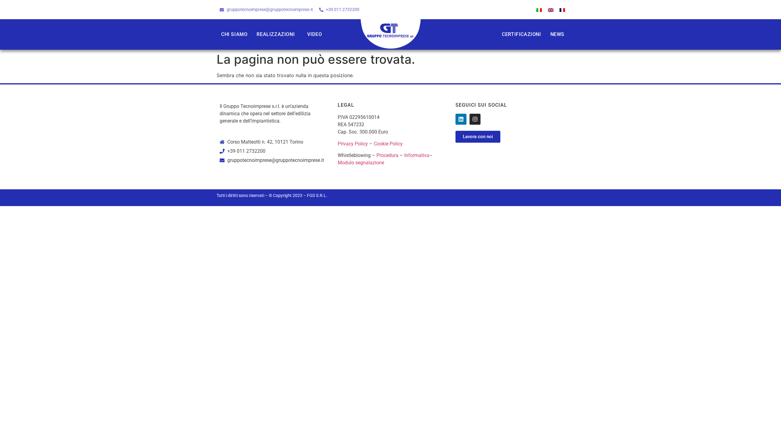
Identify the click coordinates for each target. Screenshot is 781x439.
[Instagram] (475, 119)
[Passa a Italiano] (539, 9)
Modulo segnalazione (361, 163)
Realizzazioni (276, 34)
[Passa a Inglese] (550, 9)
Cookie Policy (388, 144)
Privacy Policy (353, 144)
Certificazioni (521, 34)
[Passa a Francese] (562, 9)
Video (314, 34)
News (557, 34)
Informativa (416, 155)
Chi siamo (234, 34)
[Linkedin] (460, 119)
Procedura (387, 155)
